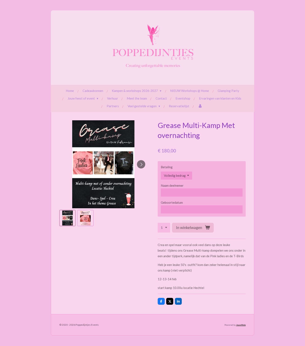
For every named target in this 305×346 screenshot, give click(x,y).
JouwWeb (241, 325)
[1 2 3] (164, 228)
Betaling (167, 167)
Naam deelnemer (172, 185)
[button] (67, 218)
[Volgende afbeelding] (141, 164)
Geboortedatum (172, 202)
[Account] (200, 106)
